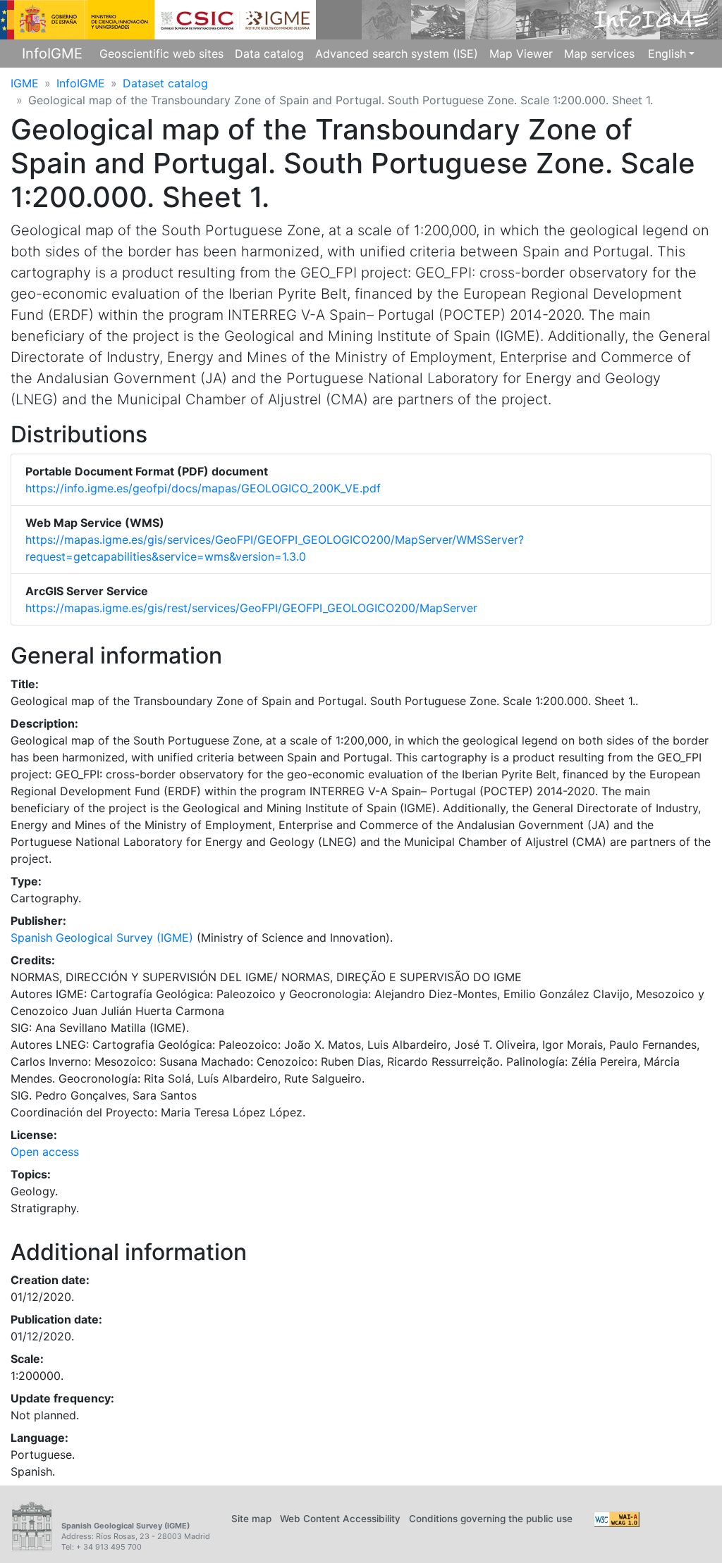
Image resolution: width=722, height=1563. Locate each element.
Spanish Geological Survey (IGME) (102, 937)
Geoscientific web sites (161, 53)
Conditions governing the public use (491, 1518)
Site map (251, 1518)
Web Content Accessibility (340, 1518)
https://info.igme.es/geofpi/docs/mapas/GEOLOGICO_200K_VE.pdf (203, 488)
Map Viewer (521, 53)
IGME (25, 83)
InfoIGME (52, 53)
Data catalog (269, 53)
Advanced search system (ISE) (396, 53)
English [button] (667, 53)
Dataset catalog (165, 83)
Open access (45, 1152)
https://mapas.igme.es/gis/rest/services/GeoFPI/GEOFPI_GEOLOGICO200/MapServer (251, 608)
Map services (599, 53)
